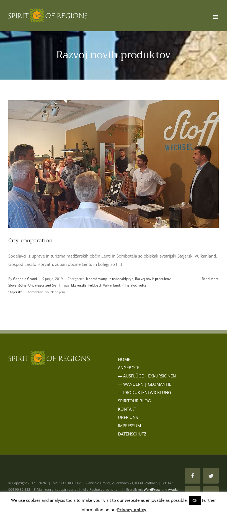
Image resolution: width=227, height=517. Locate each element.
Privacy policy (131, 509)
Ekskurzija (79, 285)
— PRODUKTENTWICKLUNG (144, 392)
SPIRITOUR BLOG (134, 400)
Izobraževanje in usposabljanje (109, 278)
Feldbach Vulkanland (104, 285)
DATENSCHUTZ (132, 434)
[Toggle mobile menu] (216, 17)
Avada (173, 489)
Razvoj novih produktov (153, 278)
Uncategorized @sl (42, 285)
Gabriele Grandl (25, 278)
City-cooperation (30, 240)
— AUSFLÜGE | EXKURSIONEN (147, 376)
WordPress (152, 489)
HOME (124, 359)
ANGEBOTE (128, 367)
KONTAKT (127, 409)
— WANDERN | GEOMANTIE (144, 384)
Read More (210, 278)
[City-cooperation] (113, 164)
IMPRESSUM (129, 425)
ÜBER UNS (128, 417)
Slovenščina (17, 285)
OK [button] (194, 500)
